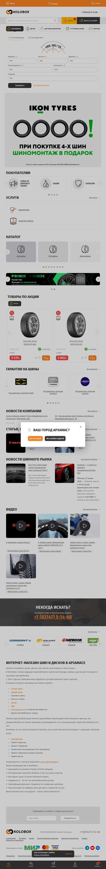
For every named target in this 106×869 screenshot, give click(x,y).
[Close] (81, 427)
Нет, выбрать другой (55, 438)
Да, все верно (35, 438)
